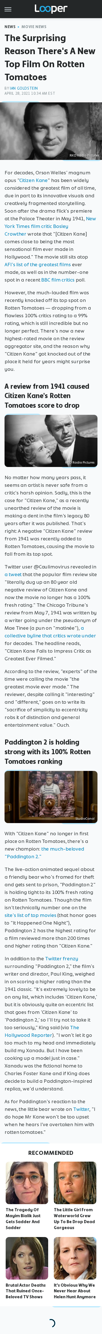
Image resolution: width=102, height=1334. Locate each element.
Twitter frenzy (61, 958)
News (10, 27)
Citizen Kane (33, 180)
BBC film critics (57, 279)
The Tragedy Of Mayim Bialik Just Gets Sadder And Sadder (23, 1218)
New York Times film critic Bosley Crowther (50, 226)
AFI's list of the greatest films (38, 264)
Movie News (34, 27)
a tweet (13, 574)
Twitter (81, 1109)
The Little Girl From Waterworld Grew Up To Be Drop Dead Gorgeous (74, 1218)
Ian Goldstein (24, 88)
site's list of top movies (30, 915)
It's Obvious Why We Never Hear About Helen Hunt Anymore (75, 1291)
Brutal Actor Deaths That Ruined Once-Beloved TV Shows (26, 1291)
